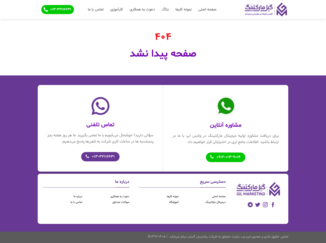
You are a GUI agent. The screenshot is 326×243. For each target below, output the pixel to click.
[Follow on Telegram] (250, 205)
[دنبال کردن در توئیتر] (257, 205)
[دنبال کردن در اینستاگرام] (265, 205)
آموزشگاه (174, 202)
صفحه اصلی (207, 9)
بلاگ (165, 9)
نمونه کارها (183, 9)
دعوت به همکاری (142, 9)
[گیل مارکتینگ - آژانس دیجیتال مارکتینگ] (257, 9)
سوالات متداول (120, 202)
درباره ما (78, 196)
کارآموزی (116, 9)
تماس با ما (96, 9)
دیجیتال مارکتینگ (215, 202)
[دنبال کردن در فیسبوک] (272, 205)
